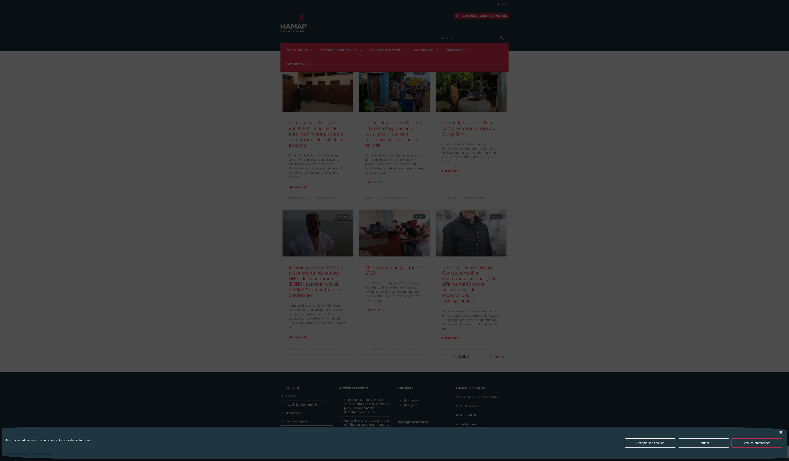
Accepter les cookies (650, 443)
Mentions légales (41, 453)
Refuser (703, 443)
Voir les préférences (757, 443)
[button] (781, 432)
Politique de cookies (18, 453)
